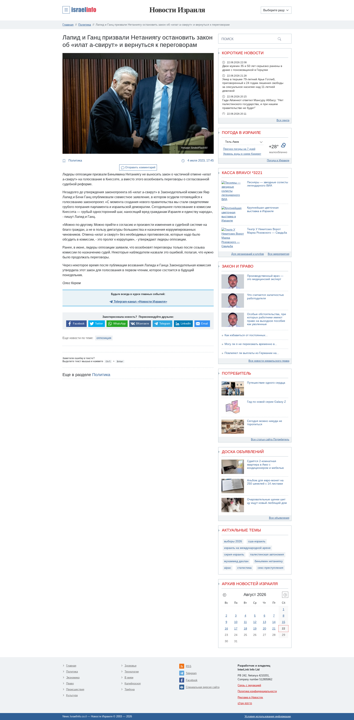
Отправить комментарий (139, 167)
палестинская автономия (267, 554)
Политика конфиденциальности (257, 691)
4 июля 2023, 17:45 (200, 160)
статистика (244, 567)
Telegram (191, 673)
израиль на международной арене (247, 547)
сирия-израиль (234, 554)
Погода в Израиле (278, 160)
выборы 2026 (233, 541)
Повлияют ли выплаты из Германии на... (252, 353)
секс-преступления (270, 567)
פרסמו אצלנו (245, 703)
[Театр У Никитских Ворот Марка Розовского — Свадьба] (232, 238)
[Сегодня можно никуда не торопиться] (232, 426)
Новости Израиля (177, 10)
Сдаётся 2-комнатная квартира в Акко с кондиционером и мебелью (265, 464)
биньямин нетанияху (269, 561)
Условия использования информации (268, 716)
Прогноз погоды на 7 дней (239, 148)
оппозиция (103, 338)
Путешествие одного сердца (266, 382)
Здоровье (130, 665)
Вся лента (283, 120)
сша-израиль (256, 541)
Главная (71, 665)
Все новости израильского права (268, 360)
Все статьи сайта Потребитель (270, 439)
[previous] (224, 595)
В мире (129, 677)
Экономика (72, 677)
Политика (75, 160)
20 (264, 628)
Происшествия (75, 689)
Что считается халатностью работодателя (265, 296)
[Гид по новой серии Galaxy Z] (232, 407)
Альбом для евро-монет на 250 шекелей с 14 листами (265, 482)
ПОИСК (227, 39)
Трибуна (130, 689)
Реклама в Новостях (250, 697)
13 (264, 622)
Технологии (132, 671)
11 (245, 622)
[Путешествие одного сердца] (232, 388)
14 (274, 622)
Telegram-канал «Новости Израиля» (140, 301)
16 (226, 628)
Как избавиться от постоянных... (246, 335)
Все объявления (279, 517)
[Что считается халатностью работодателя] (232, 300)
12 (254, 622)
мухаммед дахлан (236, 561)
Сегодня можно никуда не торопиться (264, 422)
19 (254, 628)
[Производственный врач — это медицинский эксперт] (232, 281)
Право (70, 683)
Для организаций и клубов (247, 253)
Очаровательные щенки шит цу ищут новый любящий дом (267, 501)
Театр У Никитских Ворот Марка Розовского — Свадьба (267, 231)
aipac (227, 567)
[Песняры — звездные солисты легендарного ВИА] (232, 191)
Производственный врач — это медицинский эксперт (265, 277)
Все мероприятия (278, 253)
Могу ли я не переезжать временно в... (251, 344)
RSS (188, 666)
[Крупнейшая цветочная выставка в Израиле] (232, 214)
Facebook (191, 680)
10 (235, 622)
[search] (279, 39)
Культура (72, 695)
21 (274, 628)
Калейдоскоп (133, 683)
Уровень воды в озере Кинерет (242, 153)
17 (235, 628)
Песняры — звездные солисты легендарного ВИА (267, 184)
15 (283, 622)
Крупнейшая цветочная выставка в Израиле (263, 209)
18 (245, 628)
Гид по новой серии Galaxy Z (266, 401)
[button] (79, 10)
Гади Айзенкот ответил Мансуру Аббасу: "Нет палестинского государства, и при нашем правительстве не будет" (252, 104)
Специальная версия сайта (202, 687)
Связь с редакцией (249, 685)
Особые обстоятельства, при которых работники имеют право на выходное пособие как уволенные (266, 319)
